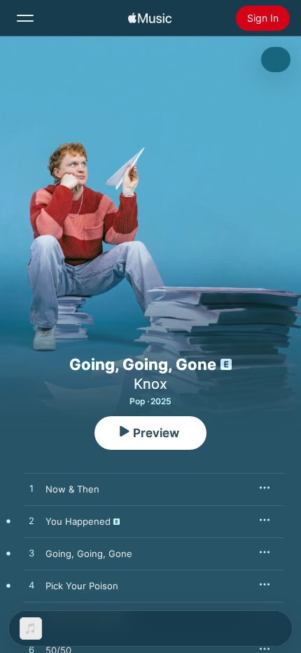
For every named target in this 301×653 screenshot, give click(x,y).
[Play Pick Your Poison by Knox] (32, 585)
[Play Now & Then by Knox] (32, 489)
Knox (150, 384)
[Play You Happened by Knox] (32, 521)
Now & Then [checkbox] (72, 489)
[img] (150, 18)
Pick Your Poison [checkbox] (82, 585)
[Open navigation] (25, 18)
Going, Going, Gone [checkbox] (89, 553)
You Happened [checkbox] (78, 521)
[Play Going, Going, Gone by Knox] (32, 553)
